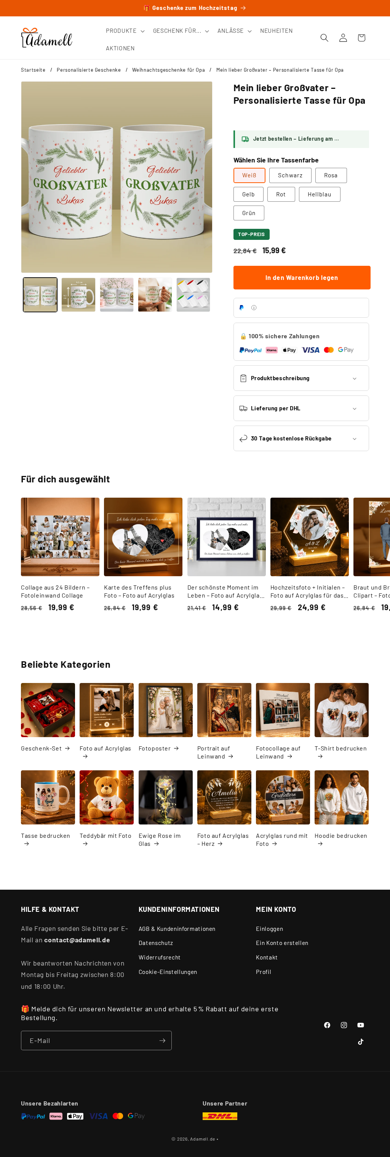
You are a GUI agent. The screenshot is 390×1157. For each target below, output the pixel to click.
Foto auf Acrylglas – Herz (223, 839)
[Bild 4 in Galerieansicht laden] (155, 295)
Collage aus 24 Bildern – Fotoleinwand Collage (55, 591)
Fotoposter (155, 748)
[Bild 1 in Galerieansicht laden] (40, 295)
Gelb (248, 194)
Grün (249, 212)
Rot (281, 194)
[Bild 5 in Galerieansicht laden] (193, 295)
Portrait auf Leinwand (213, 752)
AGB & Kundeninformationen (177, 928)
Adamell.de (202, 1138)
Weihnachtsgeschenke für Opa (168, 70)
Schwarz (290, 175)
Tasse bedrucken (45, 835)
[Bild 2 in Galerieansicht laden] (78, 295)
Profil (263, 971)
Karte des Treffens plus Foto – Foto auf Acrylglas (139, 591)
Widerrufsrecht (160, 957)
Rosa (331, 175)
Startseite (33, 70)
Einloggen (269, 928)
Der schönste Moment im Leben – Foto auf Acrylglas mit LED (225, 591)
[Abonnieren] (162, 1041)
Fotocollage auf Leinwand (278, 752)
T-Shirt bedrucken (341, 748)
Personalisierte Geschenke (89, 70)
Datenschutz (156, 942)
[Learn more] (253, 307)
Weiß (249, 175)
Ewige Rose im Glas (160, 839)
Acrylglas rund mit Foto (282, 839)
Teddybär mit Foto (105, 835)
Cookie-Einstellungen (168, 971)
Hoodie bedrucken (341, 835)
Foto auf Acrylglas (105, 748)
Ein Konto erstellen (282, 942)
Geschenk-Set (41, 748)
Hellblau (320, 194)
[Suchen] (324, 38)
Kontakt (267, 957)
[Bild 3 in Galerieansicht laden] (117, 295)
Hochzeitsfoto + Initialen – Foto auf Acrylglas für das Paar (307, 591)
